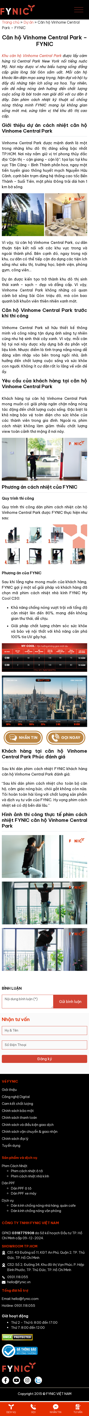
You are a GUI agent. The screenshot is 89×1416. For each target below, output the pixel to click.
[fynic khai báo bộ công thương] (20, 1350)
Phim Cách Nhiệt (14, 1166)
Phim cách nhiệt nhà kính (30, 1176)
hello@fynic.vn (19, 1282)
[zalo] (38, 1380)
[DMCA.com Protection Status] (17, 1337)
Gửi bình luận (70, 1001)
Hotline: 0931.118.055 (18, 1305)
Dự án (29, 22)
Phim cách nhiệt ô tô (27, 1171)
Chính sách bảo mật (18, 1110)
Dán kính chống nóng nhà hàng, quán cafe (43, 1205)
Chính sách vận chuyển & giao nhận (30, 1131)
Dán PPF (8, 1183)
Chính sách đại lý (15, 1138)
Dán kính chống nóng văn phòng (36, 1211)
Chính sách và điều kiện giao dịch (28, 1124)
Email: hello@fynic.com (20, 1298)
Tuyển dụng (11, 1145)
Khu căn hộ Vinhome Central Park (32, 55)
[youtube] (16, 1380)
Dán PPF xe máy (24, 1193)
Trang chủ (10, 22)
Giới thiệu (9, 1089)
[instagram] (27, 1380)
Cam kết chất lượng (17, 1103)
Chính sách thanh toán (19, 1117)
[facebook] (5, 1380)
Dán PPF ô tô (21, 1188)
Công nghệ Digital (16, 1097)
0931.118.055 (17, 1277)
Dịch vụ (8, 1200)
